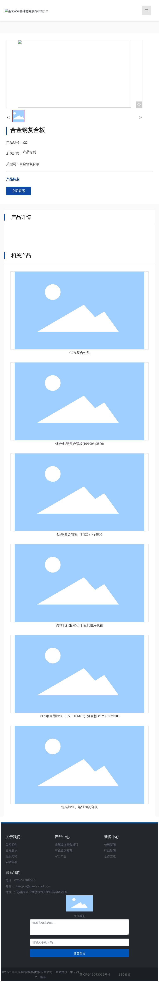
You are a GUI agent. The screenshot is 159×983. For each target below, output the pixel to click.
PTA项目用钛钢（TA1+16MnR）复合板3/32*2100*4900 (79, 716)
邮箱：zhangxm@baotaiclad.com (28, 886)
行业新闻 (110, 850)
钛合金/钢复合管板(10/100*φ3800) (79, 443)
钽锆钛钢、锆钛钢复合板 (79, 807)
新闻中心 (111, 837)
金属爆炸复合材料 (66, 844)
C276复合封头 (79, 352)
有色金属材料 (63, 850)
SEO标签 (124, 974)
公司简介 (11, 844)
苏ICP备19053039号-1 (95, 974)
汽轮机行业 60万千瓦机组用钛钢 (79, 625)
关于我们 (13, 837)
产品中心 (62, 837)
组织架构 (11, 856)
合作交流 (110, 856)
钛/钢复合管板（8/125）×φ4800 (79, 534)
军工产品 (60, 856)
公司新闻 (110, 844)
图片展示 (11, 850)
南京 (43, 977)
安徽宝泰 (11, 862)
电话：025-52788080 (20, 880)
